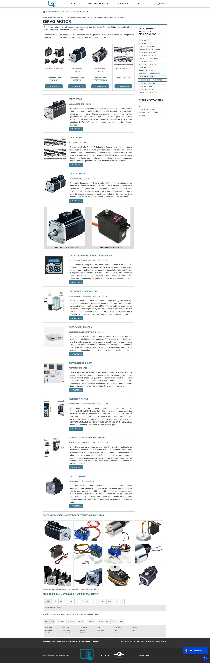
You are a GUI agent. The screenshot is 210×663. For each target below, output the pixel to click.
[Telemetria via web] (54, 417)
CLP (140, 106)
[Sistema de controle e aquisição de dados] (54, 274)
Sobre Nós (123, 4)
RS (87, 601)
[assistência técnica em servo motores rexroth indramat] (118, 554)
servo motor (143, 40)
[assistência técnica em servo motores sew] (57, 576)
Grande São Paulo (102, 621)
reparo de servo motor (147, 46)
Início (73, 4)
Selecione (48, 601)
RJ (55, 601)
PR (77, 601)
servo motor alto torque (148, 61)
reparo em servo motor (148, 64)
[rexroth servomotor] (57, 531)
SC (82, 601)
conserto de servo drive (148, 92)
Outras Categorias (151, 100)
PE (93, 601)
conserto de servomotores (149, 74)
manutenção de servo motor (149, 49)
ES (66, 601)
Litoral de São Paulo (118, 621)
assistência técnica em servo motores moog (83, 17)
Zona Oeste (71, 621)
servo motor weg (145, 43)
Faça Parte (161, 4)
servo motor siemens (147, 52)
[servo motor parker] (148, 576)
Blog (140, 4)
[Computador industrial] (54, 346)
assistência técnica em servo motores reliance (111, 17)
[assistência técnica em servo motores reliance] (118, 531)
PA (122, 601)
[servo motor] (66, 226)
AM (117, 601)
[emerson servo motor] (88, 554)
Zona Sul (80, 621)
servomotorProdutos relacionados (147, 31)
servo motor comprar (147, 83)
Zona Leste (90, 621)
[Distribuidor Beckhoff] (54, 381)
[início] (52, 3)
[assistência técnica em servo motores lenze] (57, 554)
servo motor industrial (148, 55)
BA (98, 601)
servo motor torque (146, 68)
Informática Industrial (147, 109)
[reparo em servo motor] (148, 554)
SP (71, 601)
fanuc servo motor (146, 77)
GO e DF (110, 601)
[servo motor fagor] (88, 531)
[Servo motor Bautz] (54, 495)
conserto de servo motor (148, 58)
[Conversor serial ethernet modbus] (54, 456)
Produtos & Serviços (97, 4)
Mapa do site (161, 641)
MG (61, 601)
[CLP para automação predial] (54, 310)
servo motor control (147, 86)
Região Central (49, 621)
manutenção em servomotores (150, 80)
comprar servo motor (63, 17)
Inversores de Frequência (148, 112)
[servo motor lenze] (118, 576)
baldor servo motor (146, 89)
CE (103, 601)
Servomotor (143, 115)
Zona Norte (61, 621)
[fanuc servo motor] (148, 531)
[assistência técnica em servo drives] (88, 576)
